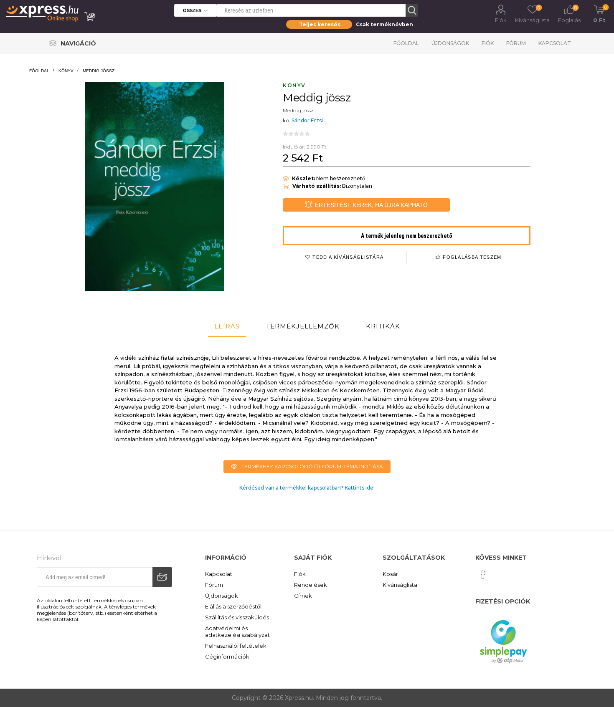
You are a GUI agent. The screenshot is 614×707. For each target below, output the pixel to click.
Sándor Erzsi (307, 120)
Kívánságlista (400, 584)
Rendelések (310, 584)
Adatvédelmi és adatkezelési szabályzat (237, 631)
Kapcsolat (554, 43)
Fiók (501, 20)
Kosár (390, 574)
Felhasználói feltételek (235, 645)
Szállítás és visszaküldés (237, 617)
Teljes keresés (319, 24)
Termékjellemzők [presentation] (303, 326)
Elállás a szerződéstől (233, 606)
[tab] (227, 326)
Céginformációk (227, 656)
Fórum (516, 43)
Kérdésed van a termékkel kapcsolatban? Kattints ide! (307, 488)
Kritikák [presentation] (383, 326)
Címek (303, 595)
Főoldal (406, 43)
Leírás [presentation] (227, 326)
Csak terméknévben (384, 24)
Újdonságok (450, 43)
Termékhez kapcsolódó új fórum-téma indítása (312, 466)
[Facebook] (483, 574)
